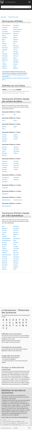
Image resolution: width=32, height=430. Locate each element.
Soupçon (15, 64)
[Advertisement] (16, 13)
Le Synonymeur (10, 2)
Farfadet (4, 43)
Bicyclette (4, 350)
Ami (3, 342)
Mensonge (5, 60)
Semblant (15, 60)
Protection (4, 54)
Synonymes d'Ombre (12, 21)
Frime (3, 62)
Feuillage (15, 52)
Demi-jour (15, 56)
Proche (3, 340)
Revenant (15, 39)
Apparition (4, 37)
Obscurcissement (17, 29)
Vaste (6, 349)
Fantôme (15, 35)
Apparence (16, 47)
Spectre (15, 37)
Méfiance (15, 68)
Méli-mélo (15, 33)
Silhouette (15, 54)
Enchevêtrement (6, 33)
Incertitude (5, 31)
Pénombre (5, 56)
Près (8, 340)
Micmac (4, 35)
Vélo (9, 350)
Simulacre (15, 45)
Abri (3, 52)
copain (7, 342)
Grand (25, 349)
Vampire (15, 41)
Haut (9, 349)
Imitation (4, 64)
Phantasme (5, 47)
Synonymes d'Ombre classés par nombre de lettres (15, 100)
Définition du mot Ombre (13, 85)
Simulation (16, 62)
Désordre (15, 27)
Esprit (3, 39)
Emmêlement (16, 31)
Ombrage (4, 50)
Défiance (4, 68)
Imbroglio (4, 29)
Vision (3, 41)
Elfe (14, 43)
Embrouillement (6, 25)
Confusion (4, 27)
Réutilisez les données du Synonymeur (14, 391)
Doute (14, 66)
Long (3, 349)
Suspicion (4, 66)
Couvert (15, 50)
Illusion (15, 58)
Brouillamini (16, 25)
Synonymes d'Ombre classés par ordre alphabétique (15, 214)
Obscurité (4, 58)
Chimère (4, 45)
